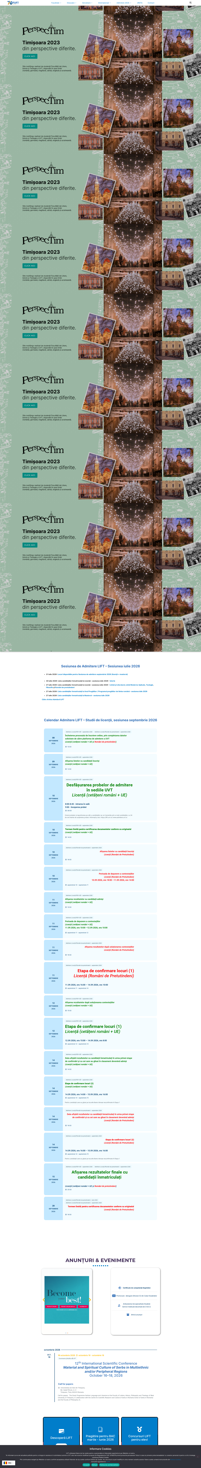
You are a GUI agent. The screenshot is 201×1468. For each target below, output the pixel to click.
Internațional (103, 3)
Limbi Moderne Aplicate (135, 685)
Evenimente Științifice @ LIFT (67, 1358)
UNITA (139, 3)
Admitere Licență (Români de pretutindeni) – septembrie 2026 (112, 732)
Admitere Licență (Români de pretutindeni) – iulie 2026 (81, 1200)
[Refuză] (197, 1456)
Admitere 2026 (123, 3)
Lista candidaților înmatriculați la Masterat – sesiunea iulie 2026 (84, 695)
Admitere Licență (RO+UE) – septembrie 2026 (79, 732)
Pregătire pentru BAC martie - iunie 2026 (100, 1437)
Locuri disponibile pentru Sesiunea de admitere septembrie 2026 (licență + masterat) (93, 674)
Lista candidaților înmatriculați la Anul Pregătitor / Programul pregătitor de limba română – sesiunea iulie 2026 (102, 691)
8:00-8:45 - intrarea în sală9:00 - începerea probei (99, 795)
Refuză (94, 1465)
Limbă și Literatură (117, 685)
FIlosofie (49, 687)
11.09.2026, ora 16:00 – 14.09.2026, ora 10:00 (99, 977)
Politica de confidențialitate (109, 1465)
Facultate (55, 3)
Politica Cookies (175, 1459)
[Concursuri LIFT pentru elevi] (139, 1429)
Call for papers (103, 1373)
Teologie (149, 685)
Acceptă (86, 1465)
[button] (190, 2)
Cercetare (86, 3)
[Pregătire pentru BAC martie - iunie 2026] (100, 1429)
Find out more (146, 740)
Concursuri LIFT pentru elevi (139, 1437)
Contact (151, 3)
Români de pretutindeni (64, 687)
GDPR (108, 1461)
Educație (70, 3)
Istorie (112, 681)
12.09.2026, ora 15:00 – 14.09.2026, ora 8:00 (93, 1033)
